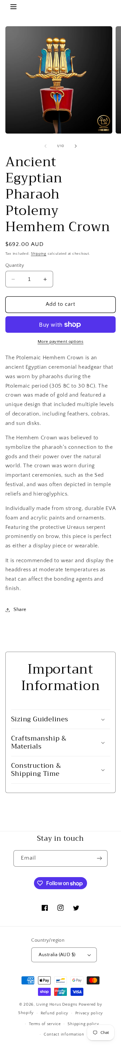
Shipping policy (83, 1024)
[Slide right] (75, 146)
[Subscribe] (99, 858)
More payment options (61, 341)
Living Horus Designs (57, 1004)
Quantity (14, 265)
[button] (60, 719)
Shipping (38, 254)
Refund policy (55, 1013)
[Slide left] (45, 146)
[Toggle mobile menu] (13, 7)
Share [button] (20, 609)
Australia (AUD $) (57, 955)
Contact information (64, 1034)
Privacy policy (89, 1013)
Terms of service (45, 1024)
